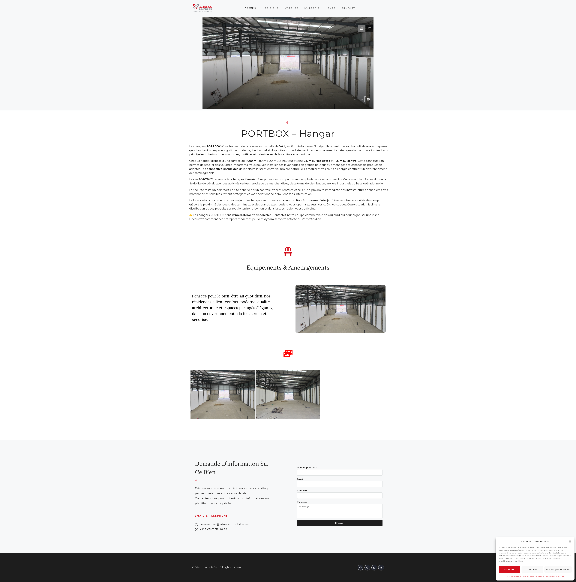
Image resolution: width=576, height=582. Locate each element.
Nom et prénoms (307, 467)
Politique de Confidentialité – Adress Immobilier (543, 576)
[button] (570, 541)
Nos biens (271, 8)
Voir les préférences (558, 569)
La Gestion (313, 8)
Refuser (532, 569)
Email (300, 479)
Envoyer (340, 523)
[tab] (361, 28)
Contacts (302, 490)
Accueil (251, 8)
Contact (348, 8)
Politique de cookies (513, 576)
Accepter (509, 569)
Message (302, 502)
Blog (332, 8)
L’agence (291, 8)
